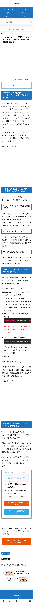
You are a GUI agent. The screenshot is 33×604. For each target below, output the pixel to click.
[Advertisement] (16, 61)
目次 (14, 85)
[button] (31, 22)
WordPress (6, 553)
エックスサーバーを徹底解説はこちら (16, 511)
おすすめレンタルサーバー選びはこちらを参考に (16, 541)
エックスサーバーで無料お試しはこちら (16, 503)
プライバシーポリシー (16, 598)
